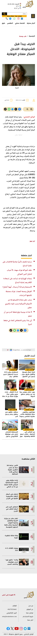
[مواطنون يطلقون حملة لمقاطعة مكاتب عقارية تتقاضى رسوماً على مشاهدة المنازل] (27, 405)
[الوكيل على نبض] (29, 628)
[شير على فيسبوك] (19, 109)
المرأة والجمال (28, 430)
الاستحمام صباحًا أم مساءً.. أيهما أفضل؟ (17, 287)
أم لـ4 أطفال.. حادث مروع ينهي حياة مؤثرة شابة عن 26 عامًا (10, 394)
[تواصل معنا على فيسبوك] (10, 19)
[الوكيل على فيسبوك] (8, 628)
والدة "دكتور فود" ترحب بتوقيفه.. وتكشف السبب (11, 562)
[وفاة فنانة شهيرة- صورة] (24, 536)
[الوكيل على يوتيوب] (16, 628)
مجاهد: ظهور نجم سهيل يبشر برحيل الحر (11, 414)
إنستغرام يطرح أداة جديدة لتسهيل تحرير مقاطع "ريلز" (10, 374)
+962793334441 (12, 609)
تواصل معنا (29, 613)
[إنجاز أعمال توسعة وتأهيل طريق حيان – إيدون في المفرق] (27, 365)
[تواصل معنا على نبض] (22, 19)
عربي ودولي (29, 390)
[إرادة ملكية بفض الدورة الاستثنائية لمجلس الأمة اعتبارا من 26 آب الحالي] (24, 483)
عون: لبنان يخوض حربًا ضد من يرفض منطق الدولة (27, 394)
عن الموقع (30, 609)
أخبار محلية (31, 23)
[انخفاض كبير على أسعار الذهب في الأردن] (24, 509)
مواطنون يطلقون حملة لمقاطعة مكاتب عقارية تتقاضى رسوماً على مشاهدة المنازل (27, 414)
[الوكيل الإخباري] (28, 5)
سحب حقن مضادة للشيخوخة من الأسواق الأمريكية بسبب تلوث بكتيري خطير (18, 303)
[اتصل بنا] (7, 18)
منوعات (14, 390)
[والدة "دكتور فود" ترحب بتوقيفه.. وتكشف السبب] (24, 562)
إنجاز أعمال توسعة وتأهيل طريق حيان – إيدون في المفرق (27, 374)
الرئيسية (32, 36)
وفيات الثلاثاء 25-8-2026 (11, 549)
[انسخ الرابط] (5, 109)
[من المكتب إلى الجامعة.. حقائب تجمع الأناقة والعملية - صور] (27, 425)
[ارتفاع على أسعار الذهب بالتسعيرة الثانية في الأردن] (24, 496)
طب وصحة (22, 36)
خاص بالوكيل (28, 410)
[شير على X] (15, 109)
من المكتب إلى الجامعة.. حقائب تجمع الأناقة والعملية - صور (27, 434)
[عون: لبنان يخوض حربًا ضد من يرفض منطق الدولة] (27, 385)
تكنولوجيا (13, 370)
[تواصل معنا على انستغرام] (18, 19)
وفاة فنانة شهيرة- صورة (11, 537)
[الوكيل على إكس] (12, 628)
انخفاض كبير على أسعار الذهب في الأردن (12, 509)
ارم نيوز (32, 241)
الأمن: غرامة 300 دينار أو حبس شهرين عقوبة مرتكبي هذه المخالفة (12, 469)
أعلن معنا (30, 620)
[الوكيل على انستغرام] (21, 628)
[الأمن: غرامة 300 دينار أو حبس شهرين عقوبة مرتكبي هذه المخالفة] (24, 469)
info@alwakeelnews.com (9, 616)
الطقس (10, 23)
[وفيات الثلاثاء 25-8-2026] (24, 549)
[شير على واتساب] (9, 109)
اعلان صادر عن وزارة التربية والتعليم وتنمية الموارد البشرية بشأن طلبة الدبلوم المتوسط (11, 522)
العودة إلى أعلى (8, 595)
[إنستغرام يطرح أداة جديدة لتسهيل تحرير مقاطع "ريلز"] (10, 365)
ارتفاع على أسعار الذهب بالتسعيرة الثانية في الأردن (12, 496)
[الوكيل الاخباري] (29, 595)
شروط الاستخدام (28, 616)
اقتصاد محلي (20, 23)
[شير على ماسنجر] (12, 109)
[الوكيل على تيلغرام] (25, 628)
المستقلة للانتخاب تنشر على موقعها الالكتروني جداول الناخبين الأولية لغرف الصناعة (10, 434)
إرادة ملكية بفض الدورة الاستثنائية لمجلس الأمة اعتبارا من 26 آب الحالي (11, 483)
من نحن (30, 605)
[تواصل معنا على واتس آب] (14, 19)
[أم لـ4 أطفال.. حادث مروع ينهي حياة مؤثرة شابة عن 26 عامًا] (10, 385)
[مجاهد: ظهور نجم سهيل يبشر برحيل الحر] (10, 405)
